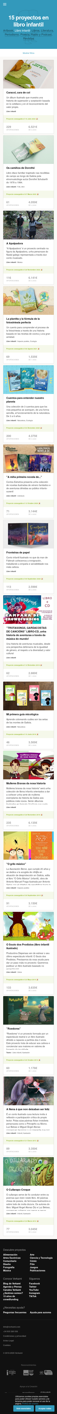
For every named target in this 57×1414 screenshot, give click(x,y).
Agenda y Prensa (12, 1286)
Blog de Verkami (12, 1283)
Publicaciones (37, 1270)
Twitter (32, 1286)
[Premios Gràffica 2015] (11, 1373)
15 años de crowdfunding (10, 1298)
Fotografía (8, 1267)
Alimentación (10, 1254)
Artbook (8, 30)
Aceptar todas (44, 1408)
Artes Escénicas (12, 1257)
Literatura (47, 30)
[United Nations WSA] (46, 1373)
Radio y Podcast (41, 34)
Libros (35, 30)
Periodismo (12, 34)
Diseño (7, 1264)
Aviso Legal (8, 1340)
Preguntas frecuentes (14, 1312)
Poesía (24, 34)
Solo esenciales (23, 1408)
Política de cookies (30, 1403)
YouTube (34, 1289)
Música (7, 1270)
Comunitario (9, 1260)
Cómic (33, 1260)
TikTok (32, 1296)
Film (32, 1264)
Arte (32, 1254)
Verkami (29, 5)
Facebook (34, 1283)
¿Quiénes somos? (13, 1293)
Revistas (28, 38)
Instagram (34, 1293)
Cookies (7, 1345)
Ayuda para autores (40, 1312)
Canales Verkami (12, 1289)
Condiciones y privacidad (14, 1336)
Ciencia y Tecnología (41, 1257)
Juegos (34, 1267)
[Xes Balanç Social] (28, 1373)
